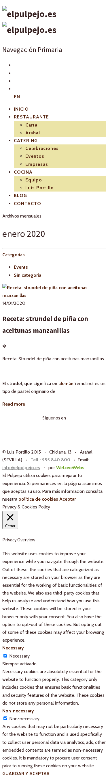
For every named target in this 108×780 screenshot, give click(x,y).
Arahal (32, 132)
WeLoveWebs (70, 467)
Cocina (23, 172)
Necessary (19, 656)
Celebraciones (42, 148)
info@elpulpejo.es (21, 467)
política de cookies (38, 499)
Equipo (33, 180)
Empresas (36, 164)
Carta (31, 125)
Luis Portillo (39, 187)
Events (21, 267)
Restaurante (31, 117)
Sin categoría (27, 275)
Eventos (34, 156)
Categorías (13, 254)
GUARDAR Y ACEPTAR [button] (26, 773)
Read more (13, 404)
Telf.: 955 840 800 (51, 460)
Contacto (27, 203)
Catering (26, 140)
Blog (20, 195)
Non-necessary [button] (18, 711)
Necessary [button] (13, 648)
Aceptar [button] (67, 499)
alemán (65, 383)
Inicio (21, 109)
